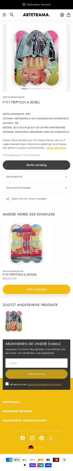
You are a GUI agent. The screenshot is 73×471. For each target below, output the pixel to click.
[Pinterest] (41, 438)
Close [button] (36, 402)
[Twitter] (51, 438)
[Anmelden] (62, 15)
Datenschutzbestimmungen (44, 384)
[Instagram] (32, 438)
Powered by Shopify (49, 430)
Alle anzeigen (36, 289)
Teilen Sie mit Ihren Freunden (29, 198)
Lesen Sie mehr (56, 147)
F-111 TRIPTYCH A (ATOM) (20, 274)
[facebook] (22, 438)
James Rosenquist (14, 97)
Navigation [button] (4, 14)
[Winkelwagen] (68, 15)
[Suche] (12, 14)
